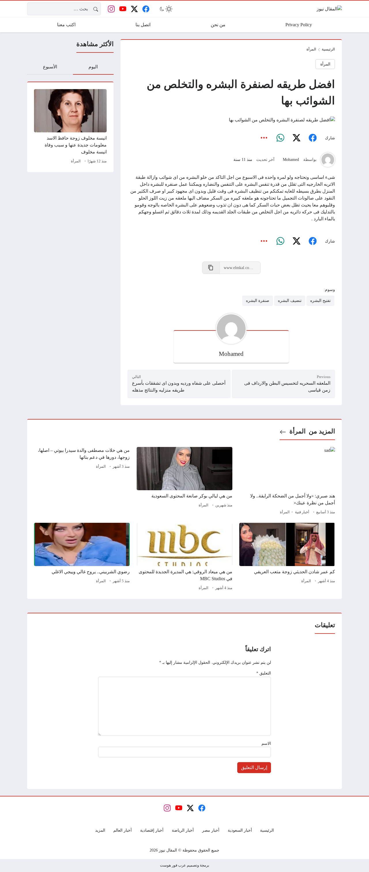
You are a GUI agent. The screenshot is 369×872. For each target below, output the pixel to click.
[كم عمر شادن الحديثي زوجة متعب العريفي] (287, 557)
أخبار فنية (302, 512)
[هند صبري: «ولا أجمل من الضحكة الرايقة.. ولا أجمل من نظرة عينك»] (287, 481)
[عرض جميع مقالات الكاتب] (328, 160)
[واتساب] (280, 137)
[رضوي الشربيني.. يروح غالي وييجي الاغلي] (82, 557)
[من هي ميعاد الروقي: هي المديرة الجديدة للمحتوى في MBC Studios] (184, 557)
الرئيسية (328, 49)
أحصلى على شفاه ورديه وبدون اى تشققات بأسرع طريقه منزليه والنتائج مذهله (178, 386)
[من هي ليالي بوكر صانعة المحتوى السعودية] (184, 481)
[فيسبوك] (312, 137)
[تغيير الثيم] (165, 9)
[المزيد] (264, 137)
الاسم (266, 743)
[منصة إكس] (296, 137)
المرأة (76, 161)
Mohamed (291, 159)
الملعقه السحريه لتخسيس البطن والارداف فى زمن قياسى (287, 386)
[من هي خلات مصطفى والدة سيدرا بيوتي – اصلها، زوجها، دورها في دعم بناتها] (82, 481)
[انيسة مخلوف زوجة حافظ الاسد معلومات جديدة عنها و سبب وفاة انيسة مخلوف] (70, 127)
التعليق (263, 673)
